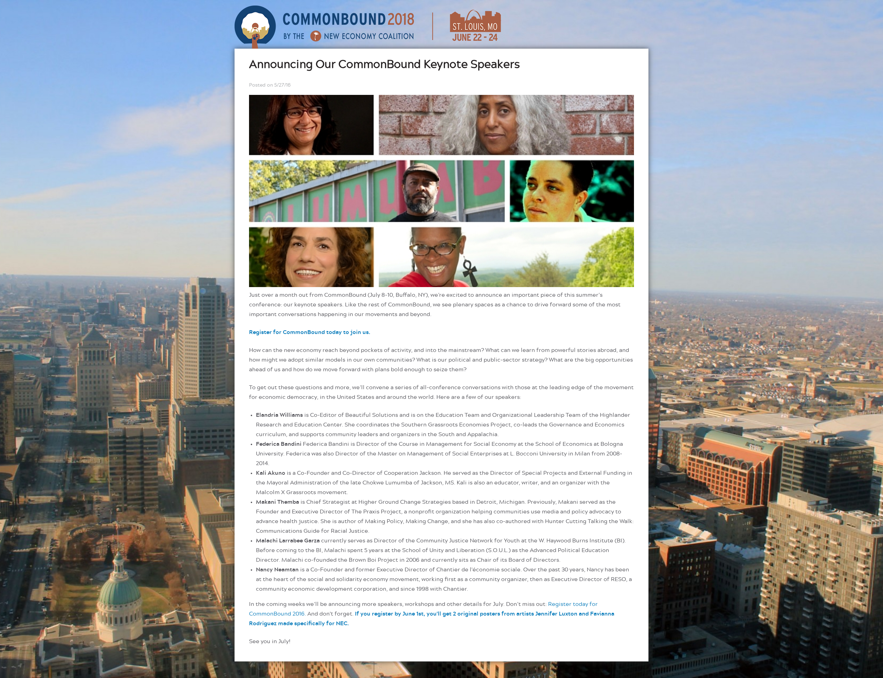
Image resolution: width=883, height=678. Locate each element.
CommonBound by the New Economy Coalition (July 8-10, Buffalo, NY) (369, 27)
